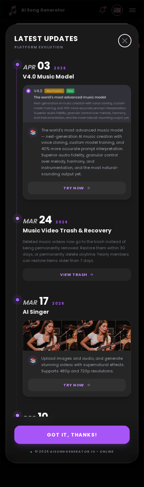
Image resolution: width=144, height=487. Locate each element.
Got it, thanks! (72, 434)
